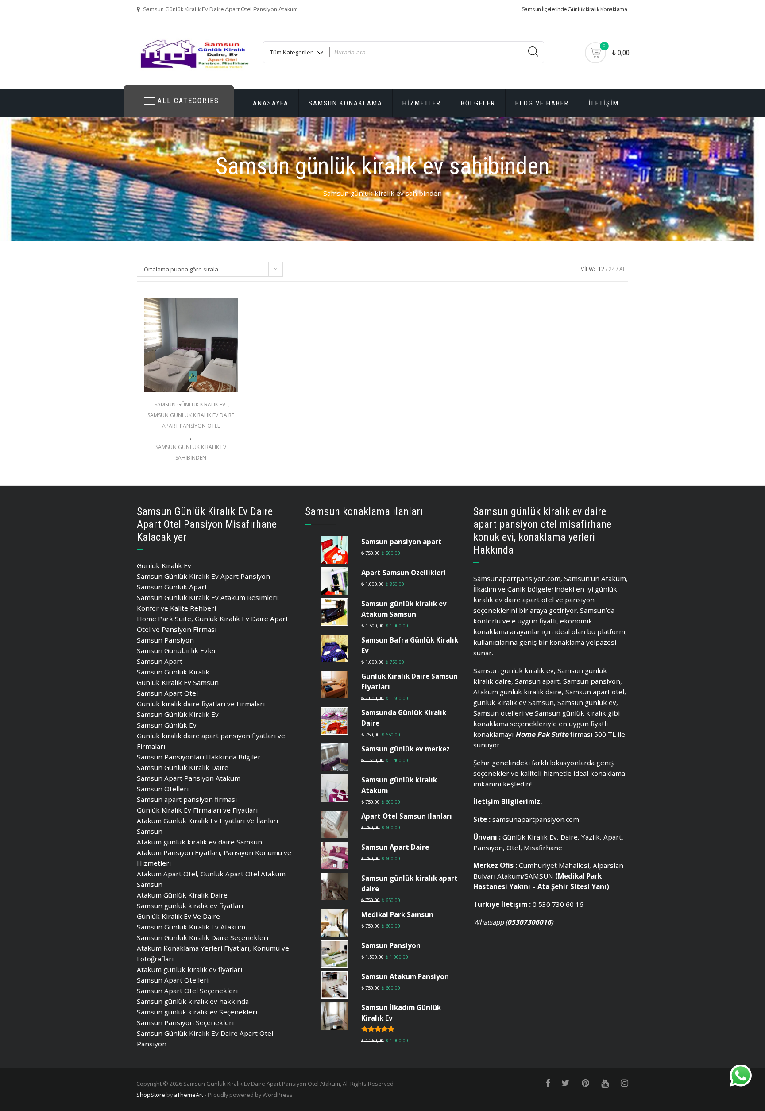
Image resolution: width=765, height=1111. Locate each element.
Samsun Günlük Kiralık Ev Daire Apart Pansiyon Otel (190, 420)
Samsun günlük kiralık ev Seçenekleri (197, 1011)
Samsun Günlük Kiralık (173, 671)
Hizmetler (421, 103)
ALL (623, 269)
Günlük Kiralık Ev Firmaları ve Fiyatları (197, 809)
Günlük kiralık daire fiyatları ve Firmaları (201, 703)
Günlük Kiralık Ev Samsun (178, 682)
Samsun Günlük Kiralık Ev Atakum (191, 926)
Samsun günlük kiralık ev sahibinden (190, 452)
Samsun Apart (159, 661)
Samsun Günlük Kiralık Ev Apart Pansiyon (203, 576)
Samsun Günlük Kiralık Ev (190, 404)
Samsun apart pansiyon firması (187, 799)
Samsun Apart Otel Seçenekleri (187, 990)
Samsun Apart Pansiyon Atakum (188, 778)
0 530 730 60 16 (558, 904)
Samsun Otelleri (163, 788)
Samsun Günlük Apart (172, 586)
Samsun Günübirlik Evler (176, 650)
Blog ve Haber (542, 103)
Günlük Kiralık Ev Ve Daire (178, 916)
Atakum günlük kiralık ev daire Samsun (199, 841)
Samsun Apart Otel (167, 693)
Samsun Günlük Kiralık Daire (182, 767)
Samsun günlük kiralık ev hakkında (193, 1001)
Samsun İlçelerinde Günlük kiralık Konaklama (574, 9)
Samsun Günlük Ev (167, 724)
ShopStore (150, 1095)
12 (601, 269)
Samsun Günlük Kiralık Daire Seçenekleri (202, 937)
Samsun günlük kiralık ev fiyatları (190, 905)
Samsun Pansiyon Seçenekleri (185, 1022)
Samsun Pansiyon (165, 639)
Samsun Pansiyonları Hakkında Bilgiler (199, 756)
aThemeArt (188, 1095)
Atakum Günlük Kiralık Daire (182, 894)
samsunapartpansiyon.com (535, 819)
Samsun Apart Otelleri (173, 980)
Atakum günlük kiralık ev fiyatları (189, 969)
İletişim (604, 103)
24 (612, 269)
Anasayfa (271, 103)
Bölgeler (478, 103)
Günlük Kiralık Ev (164, 565)
